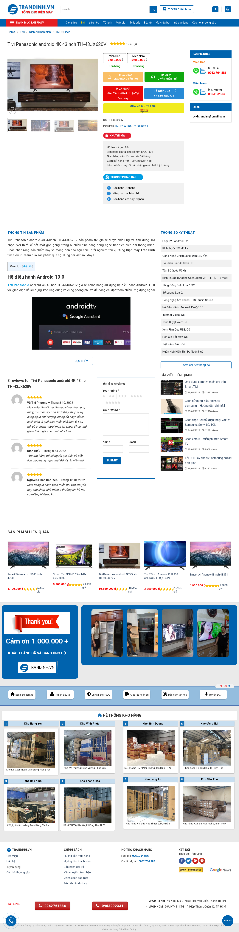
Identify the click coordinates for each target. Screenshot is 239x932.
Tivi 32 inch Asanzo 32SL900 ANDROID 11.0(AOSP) (161, 576)
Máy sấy (135, 22)
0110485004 (81, 925)
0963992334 (216, 94)
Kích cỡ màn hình (40, 32)
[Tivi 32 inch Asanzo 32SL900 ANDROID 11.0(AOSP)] (165, 554)
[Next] (91, 82)
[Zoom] (12, 110)
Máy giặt (121, 22)
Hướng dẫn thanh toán (77, 861)
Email (132, 442)
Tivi (83, 22)
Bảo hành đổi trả (74, 867)
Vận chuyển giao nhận (77, 872)
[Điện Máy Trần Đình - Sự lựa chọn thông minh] (31, 9)
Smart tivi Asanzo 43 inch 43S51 (209, 574)
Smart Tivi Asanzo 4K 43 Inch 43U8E (24, 576)
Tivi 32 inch (62, 32)
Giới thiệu (71, 22)
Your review (111, 410)
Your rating (111, 390)
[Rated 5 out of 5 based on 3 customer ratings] (117, 44)
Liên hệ (11, 861)
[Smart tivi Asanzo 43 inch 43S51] (211, 554)
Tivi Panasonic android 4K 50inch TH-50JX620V (118, 576)
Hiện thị (27, 266)
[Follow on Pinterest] (195, 861)
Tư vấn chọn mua (179, 9)
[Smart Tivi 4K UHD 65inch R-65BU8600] (74, 554)
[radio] (114, 58)
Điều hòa (94, 22)
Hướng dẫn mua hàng (77, 855)
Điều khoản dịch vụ (75, 883)
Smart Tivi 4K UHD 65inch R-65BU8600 (69, 576)
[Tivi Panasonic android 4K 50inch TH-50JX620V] (119, 554)
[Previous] (14, 82)
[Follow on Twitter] (188, 861)
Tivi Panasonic (140, 125)
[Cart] (228, 9)
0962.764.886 (217, 73)
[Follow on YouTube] (202, 861)
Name (106, 442)
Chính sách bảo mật (76, 878)
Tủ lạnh (107, 22)
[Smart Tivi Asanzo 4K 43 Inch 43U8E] (28, 554)
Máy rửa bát (163, 22)
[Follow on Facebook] (182, 861)
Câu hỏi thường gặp (204, 22)
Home (11, 32)
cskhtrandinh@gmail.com (209, 116)
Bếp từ (148, 22)
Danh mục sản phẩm (30, 22)
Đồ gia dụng (181, 22)
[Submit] (153, 9)
